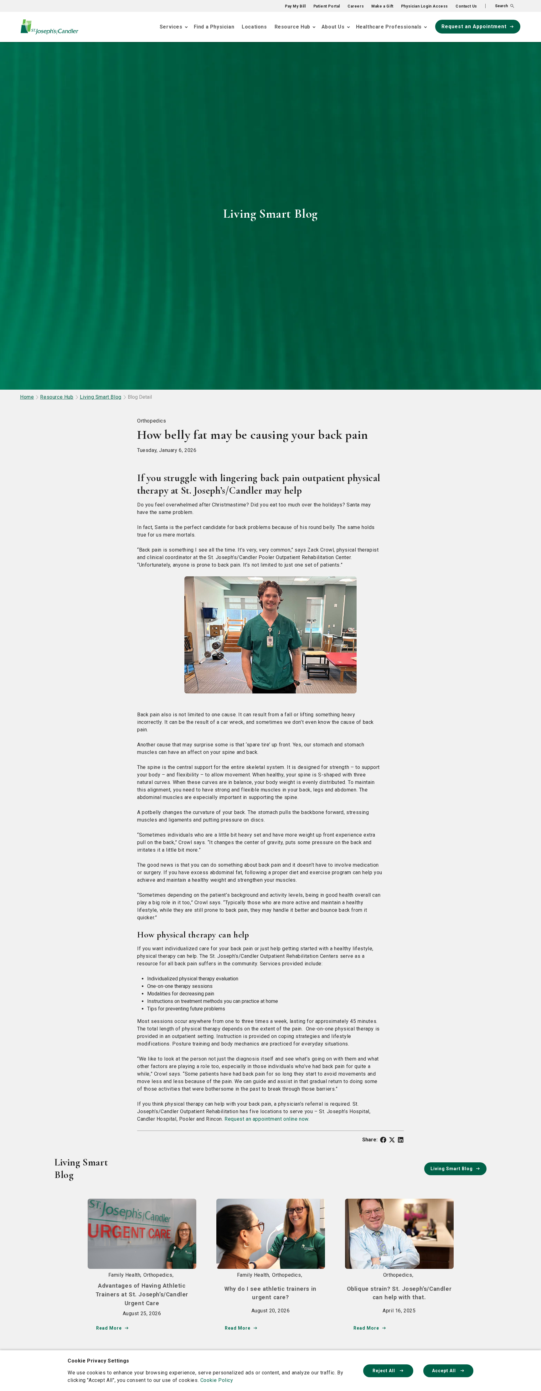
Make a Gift (382, 6)
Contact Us (466, 6)
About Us (333, 27)
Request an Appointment (474, 26)
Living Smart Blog (100, 397)
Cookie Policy (216, 1380)
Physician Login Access (424, 6)
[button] (499, 6)
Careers (356, 6)
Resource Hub (292, 27)
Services (171, 27)
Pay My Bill (295, 6)
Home (27, 397)
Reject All (384, 1370)
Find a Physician (214, 27)
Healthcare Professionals (389, 27)
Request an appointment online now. (266, 1119)
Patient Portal (326, 6)
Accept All (444, 1370)
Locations (254, 27)
